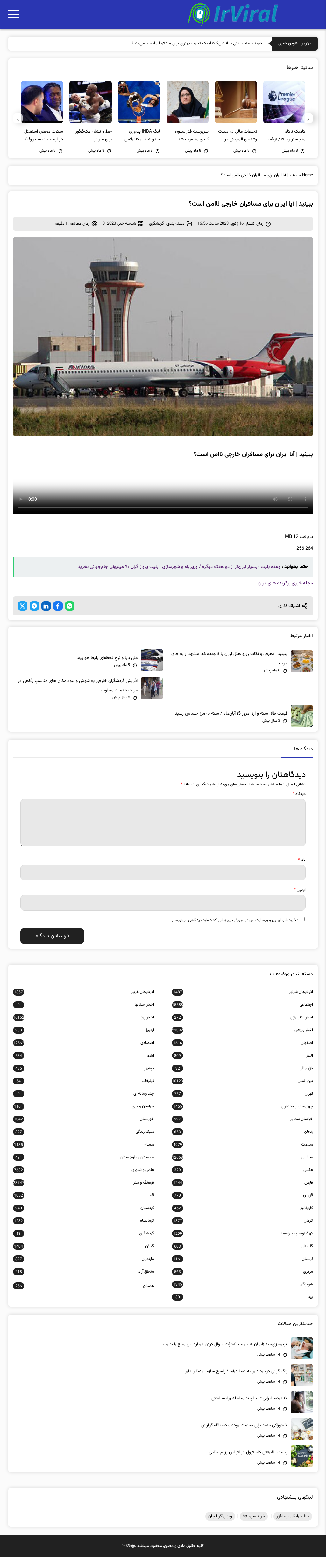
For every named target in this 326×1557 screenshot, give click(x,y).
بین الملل (242, 1081)
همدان (84, 1286)
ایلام (84, 1055)
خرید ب (255, 43)
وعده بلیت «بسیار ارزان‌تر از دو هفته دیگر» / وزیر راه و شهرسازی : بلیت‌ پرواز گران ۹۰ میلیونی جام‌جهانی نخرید (179, 566)
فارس (243, 1183)
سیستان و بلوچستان (84, 1157)
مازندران (84, 1259)
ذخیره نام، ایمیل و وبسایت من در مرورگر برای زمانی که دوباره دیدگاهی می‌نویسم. (234, 920)
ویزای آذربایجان (220, 1516)
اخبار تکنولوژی (243, 1017)
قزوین (243, 1195)
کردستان (84, 1208)
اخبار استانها (86, 1005)
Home (307, 175)
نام (302, 860)
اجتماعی (242, 1005)
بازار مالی (244, 1068)
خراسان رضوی (84, 1106)
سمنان (84, 1144)
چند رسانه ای (86, 1094)
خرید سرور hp (254, 1516)
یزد (244, 1297)
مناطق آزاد (84, 1271)
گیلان (84, 1246)
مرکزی (243, 1271)
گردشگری (156, 224)
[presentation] (308, 118)
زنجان (243, 1132)
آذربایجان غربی (84, 992)
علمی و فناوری (84, 1170)
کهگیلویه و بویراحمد (243, 1233)
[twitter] (22, 606)
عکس (243, 1170)
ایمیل (300, 890)
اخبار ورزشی (242, 1030)
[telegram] (34, 606)
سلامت (243, 1144)
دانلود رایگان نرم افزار (292, 1516)
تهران (243, 1094)
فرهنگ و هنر (83, 1183)
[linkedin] (46, 606)
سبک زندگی (84, 1132)
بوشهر (84, 1068)
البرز (243, 1055)
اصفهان (243, 1043)
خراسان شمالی (243, 1119)
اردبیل (84, 1030)
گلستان (243, 1246)
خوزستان (84, 1119)
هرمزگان (243, 1284)
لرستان (243, 1259)
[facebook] (58, 606)
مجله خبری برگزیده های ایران (285, 583)
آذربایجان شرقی (243, 992)
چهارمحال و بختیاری (243, 1106)
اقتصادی (83, 1043)
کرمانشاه (84, 1221)
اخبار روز (83, 1017)
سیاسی (242, 1157)
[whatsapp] (69, 606)
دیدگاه (299, 794)
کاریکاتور (243, 1208)
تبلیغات (85, 1081)
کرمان (243, 1221)
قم (84, 1195)
